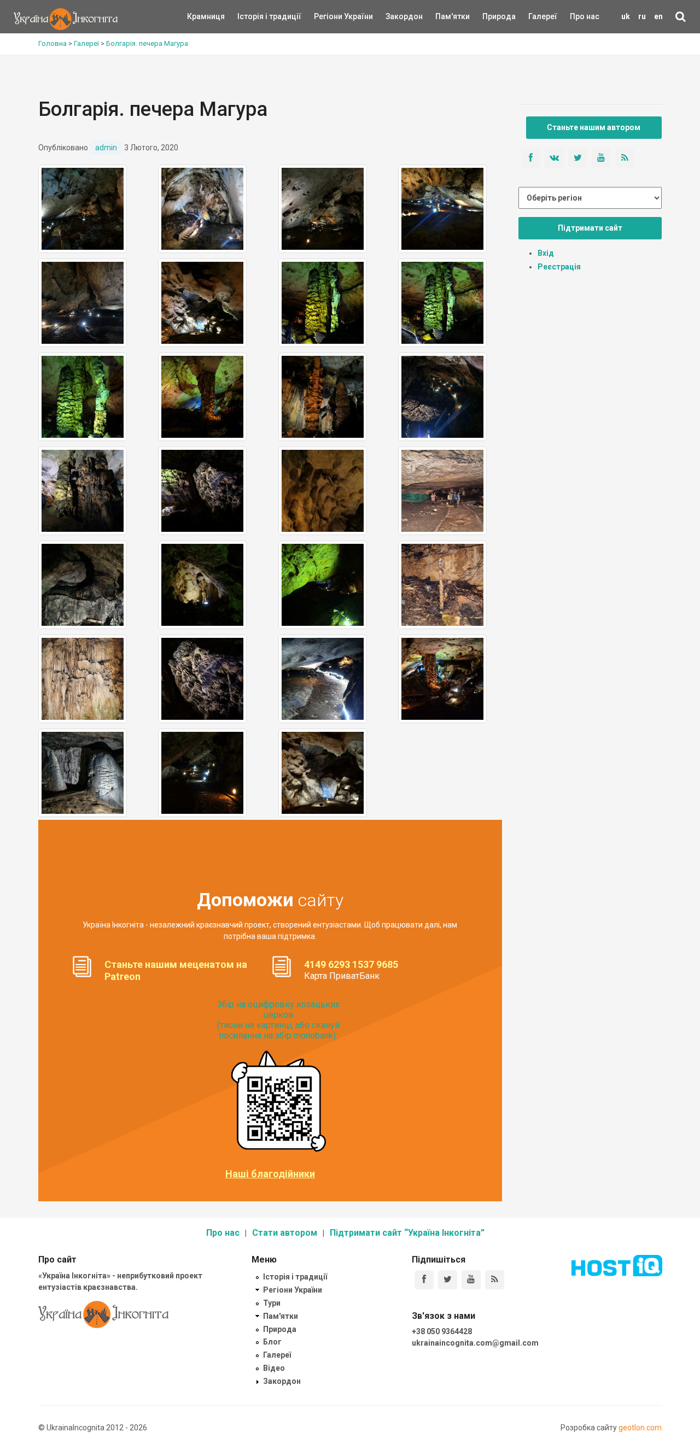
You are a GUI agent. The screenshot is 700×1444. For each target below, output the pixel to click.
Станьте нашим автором (593, 127)
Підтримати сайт (590, 228)
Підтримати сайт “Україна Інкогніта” (407, 1233)
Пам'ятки (444, 16)
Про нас (584, 16)
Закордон (395, 16)
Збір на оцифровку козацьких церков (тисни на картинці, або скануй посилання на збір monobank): (278, 1020)
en (658, 16)
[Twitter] (447, 1279)
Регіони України (328, 16)
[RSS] (494, 1279)
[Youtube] (471, 1279)
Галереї (542, 16)
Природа (490, 16)
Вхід (546, 253)
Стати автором (284, 1233)
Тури (272, 1303)
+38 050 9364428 (442, 1331)
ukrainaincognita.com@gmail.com (475, 1343)
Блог (272, 1341)
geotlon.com (640, 1427)
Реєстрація (559, 266)
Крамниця (206, 16)
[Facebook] (424, 1279)
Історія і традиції (253, 16)
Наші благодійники (270, 1174)
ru (642, 16)
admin (106, 147)
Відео (274, 1368)
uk (625, 16)
